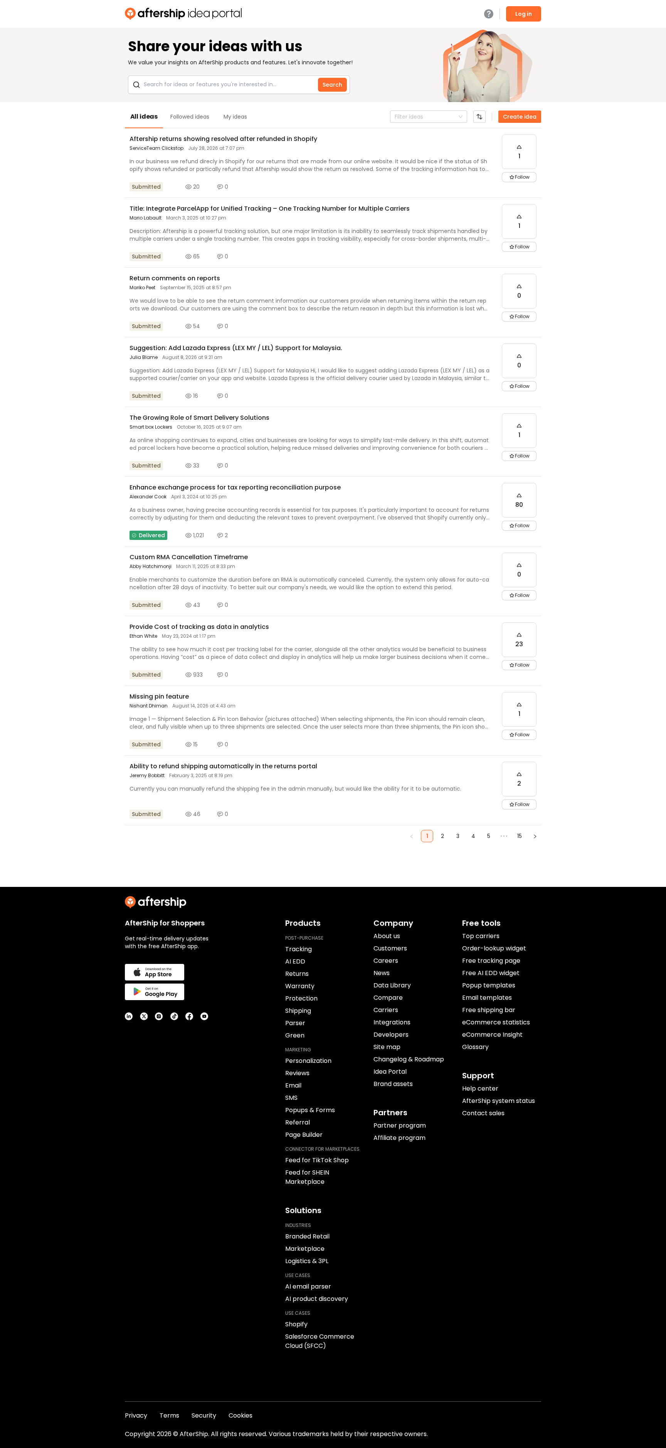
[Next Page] (535, 836)
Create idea (519, 117)
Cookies (240, 1415)
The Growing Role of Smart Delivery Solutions (199, 417)
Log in (523, 14)
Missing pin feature (159, 696)
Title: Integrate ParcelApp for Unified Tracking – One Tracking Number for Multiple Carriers (270, 208)
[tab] (144, 116)
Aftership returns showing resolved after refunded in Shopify (223, 138)
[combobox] (395, 116)
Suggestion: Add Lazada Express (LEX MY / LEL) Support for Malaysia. (236, 348)
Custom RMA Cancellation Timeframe (189, 557)
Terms (169, 1415)
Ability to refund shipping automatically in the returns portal (223, 766)
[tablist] (333, 116)
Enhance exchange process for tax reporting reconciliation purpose (235, 487)
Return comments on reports (175, 278)
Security (204, 1415)
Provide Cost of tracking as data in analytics (199, 626)
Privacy (136, 1415)
